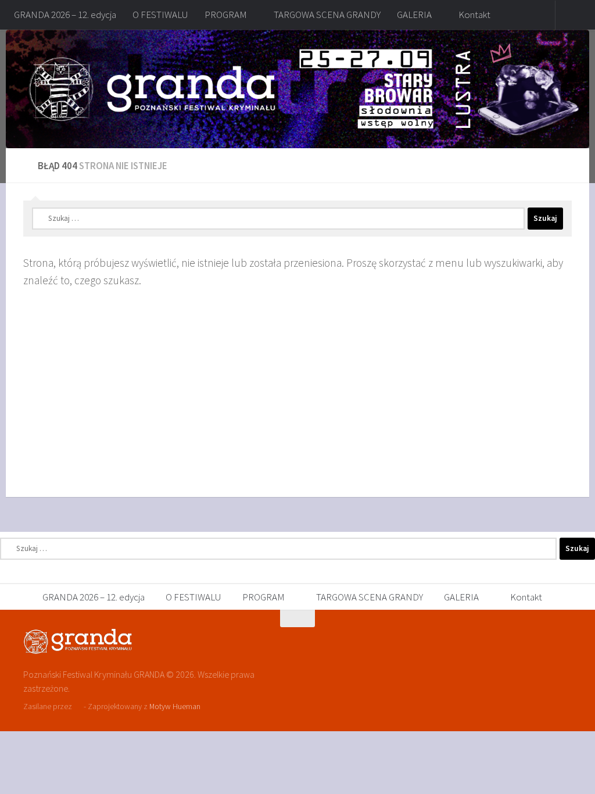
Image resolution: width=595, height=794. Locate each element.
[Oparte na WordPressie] (78, 707)
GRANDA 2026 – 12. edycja (65, 14)
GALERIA (414, 14)
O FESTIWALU (160, 14)
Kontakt (474, 14)
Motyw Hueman (174, 706)
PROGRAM (226, 14)
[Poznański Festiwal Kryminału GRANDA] (543, 641)
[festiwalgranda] (563, 641)
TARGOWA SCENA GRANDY (327, 14)
